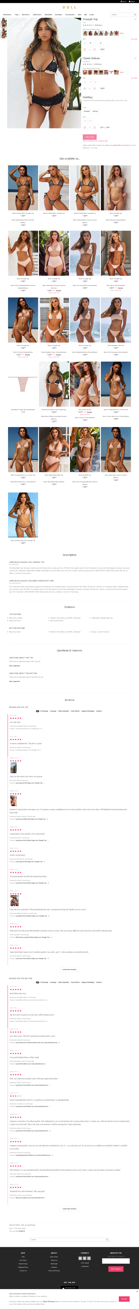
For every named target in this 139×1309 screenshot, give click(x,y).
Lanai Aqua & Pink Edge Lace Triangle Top (29, 783)
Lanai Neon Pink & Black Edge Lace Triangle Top (31, 840)
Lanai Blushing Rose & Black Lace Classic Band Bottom (33, 1155)
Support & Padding (88, 711)
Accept (124, 1299)
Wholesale (54, 1264)
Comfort (99, 711)
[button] (12, 73)
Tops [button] (16, 14)
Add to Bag (89, 137)
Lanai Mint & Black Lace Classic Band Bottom (30, 1064)
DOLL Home (54, 1257)
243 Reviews (98, 25)
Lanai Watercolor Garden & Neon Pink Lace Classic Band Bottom (36, 1042)
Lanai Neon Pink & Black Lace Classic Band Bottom (32, 1085)
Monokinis (48, 14)
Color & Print (75, 711)
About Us (54, 1260)
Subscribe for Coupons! (116, 1256)
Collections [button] (37, 14)
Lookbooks (85, 1266)
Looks (92, 14)
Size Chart (134, 39)
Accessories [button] (69, 14)
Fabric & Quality (63, 711)
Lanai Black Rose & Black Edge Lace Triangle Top (31, 916)
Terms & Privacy (49, 1301)
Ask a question (14, 665)
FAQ (23, 1257)
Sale (85, 14)
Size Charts (23, 1260)
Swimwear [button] (7, 14)
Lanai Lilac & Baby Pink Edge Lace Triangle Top (31, 819)
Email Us (22, 1231)
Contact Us (23, 1271)
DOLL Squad (85, 1263)
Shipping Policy (23, 1267)
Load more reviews (69, 969)
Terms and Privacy (54, 1271)
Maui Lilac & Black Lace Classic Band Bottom (30, 1198)
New (79, 14)
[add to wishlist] (135, 19)
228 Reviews (98, 64)
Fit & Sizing (44, 711)
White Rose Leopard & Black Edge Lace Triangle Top (33, 937)
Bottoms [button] (25, 14)
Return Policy (23, 1264)
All (37, 711)
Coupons (54, 1267)
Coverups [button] (58, 14)
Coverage (53, 711)
